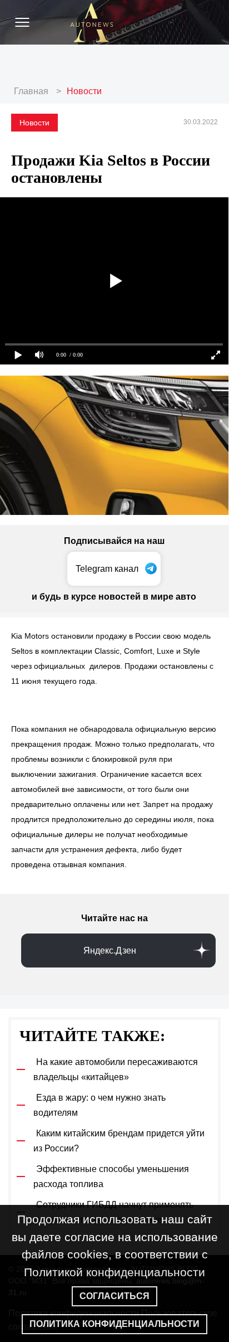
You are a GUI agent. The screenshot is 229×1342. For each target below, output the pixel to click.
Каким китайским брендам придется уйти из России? (119, 1141)
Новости (84, 91)
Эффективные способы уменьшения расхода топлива (111, 1176)
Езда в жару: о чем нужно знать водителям (99, 1105)
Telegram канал (107, 568)
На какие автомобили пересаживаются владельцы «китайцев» (115, 1069)
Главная (31, 91)
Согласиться (114, 1296)
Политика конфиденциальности (114, 1324)
